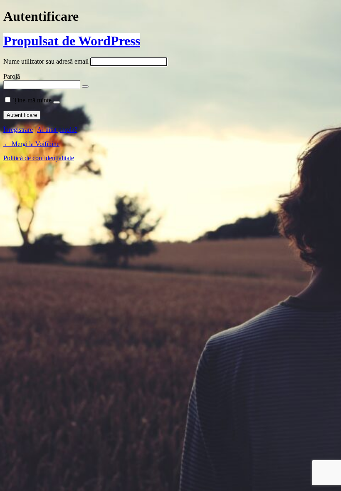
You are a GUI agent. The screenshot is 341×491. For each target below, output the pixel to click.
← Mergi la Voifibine (31, 143)
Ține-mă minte (32, 100)
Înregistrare (18, 129)
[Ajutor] (56, 102)
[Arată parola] (85, 86)
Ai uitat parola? (57, 129)
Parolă (11, 76)
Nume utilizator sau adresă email (46, 61)
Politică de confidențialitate (38, 157)
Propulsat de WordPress (71, 40)
